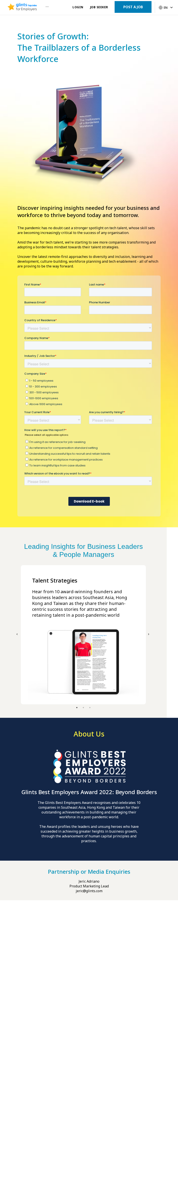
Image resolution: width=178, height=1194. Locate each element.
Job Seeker (99, 7)
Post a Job (133, 7)
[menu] (36, 7)
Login (78, 7)
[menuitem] (22, 7)
